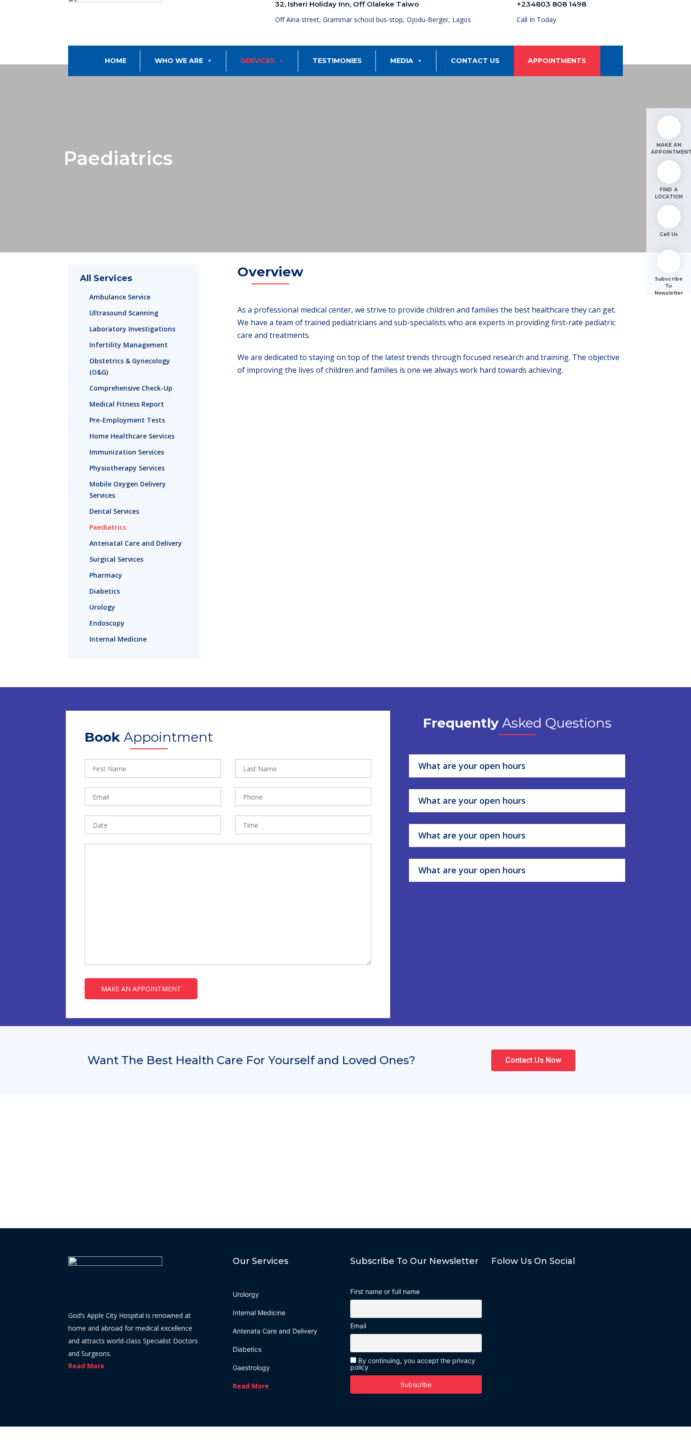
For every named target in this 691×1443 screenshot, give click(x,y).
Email (358, 1326)
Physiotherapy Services (127, 467)
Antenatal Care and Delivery (135, 543)
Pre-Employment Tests (127, 420)
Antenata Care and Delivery (275, 1331)
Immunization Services (126, 451)
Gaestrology (251, 1368)
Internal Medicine (118, 639)
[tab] (517, 765)
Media (401, 60)
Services (258, 60)
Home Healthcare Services (131, 435)
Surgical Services (116, 559)
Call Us (669, 234)
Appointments (557, 60)
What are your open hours (472, 765)
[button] (207, 60)
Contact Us (475, 60)
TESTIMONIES (337, 60)
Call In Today (536, 19)
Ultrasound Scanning (123, 312)
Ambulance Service (119, 296)
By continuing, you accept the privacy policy (412, 1364)
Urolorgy (246, 1294)
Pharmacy (105, 575)
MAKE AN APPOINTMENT (668, 148)
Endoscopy (107, 623)
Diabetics (104, 591)
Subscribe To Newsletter (668, 286)
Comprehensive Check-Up (131, 388)
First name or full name (385, 1291)
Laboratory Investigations (132, 328)
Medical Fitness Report (126, 404)
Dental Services (114, 511)
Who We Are (179, 60)
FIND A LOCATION (669, 193)
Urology (102, 607)
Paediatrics (107, 527)
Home (115, 60)
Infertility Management (128, 344)
